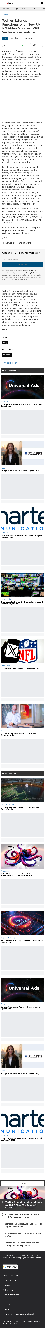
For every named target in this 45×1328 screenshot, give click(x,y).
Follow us (27, 45)
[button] (2, 3)
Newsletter (38, 45)
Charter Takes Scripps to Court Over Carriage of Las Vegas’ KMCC (22, 1244)
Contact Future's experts (11, 1280)
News (5, 38)
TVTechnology (16, 38)
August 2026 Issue (20, 9)
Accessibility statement (11, 1295)
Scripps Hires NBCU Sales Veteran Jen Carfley (23, 1234)
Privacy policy (7, 1285)
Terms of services (28, 271)
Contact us (6, 1304)
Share (7, 45)
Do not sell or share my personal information (19, 1314)
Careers (5, 1300)
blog (5, 342)
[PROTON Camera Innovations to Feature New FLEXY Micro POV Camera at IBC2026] (22, 1198)
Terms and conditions (11, 1276)
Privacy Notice (31, 273)
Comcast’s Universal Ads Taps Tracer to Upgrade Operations (23, 1225)
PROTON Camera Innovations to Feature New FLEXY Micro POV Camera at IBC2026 (23, 1205)
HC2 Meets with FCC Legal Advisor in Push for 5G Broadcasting (22, 1215)
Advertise (6, 1309)
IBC (35, 9)
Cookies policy (8, 1290)
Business (5, 15)
